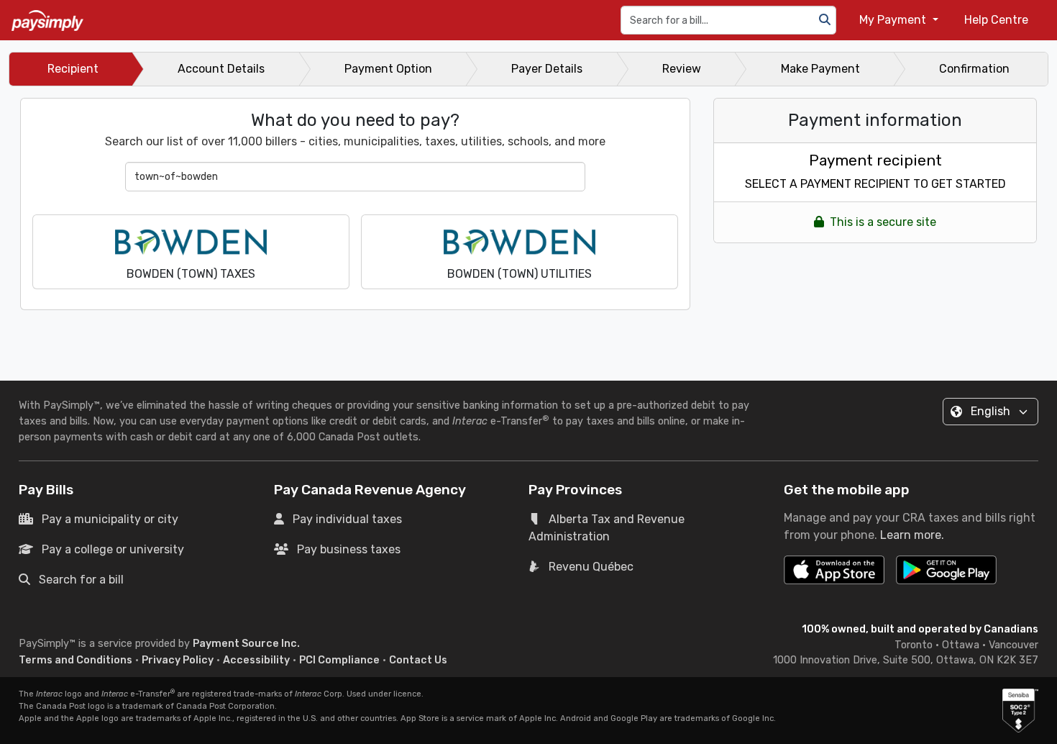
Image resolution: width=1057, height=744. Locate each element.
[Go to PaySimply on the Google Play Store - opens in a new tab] (946, 575)
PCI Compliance (339, 660)
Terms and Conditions (75, 660)
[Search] (824, 20)
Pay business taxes (349, 549)
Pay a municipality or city (110, 519)
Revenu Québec (591, 566)
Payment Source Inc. (246, 644)
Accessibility (256, 660)
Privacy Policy (178, 660)
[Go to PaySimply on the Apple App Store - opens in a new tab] (834, 569)
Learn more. (912, 535)
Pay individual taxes (347, 519)
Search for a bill (81, 579)
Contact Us (418, 660)
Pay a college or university (113, 549)
